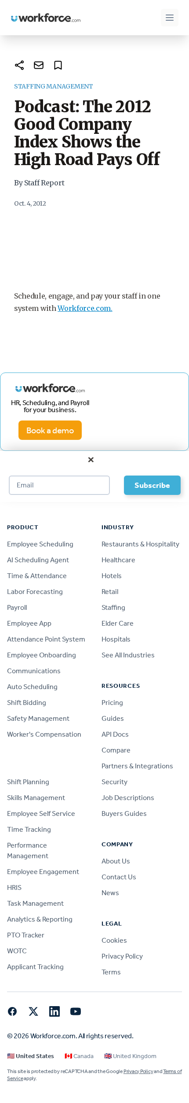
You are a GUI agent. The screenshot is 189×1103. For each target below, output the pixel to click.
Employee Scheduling (40, 544)
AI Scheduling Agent (38, 560)
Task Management (35, 903)
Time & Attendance (37, 576)
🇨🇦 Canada (79, 1056)
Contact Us (119, 877)
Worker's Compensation (44, 734)
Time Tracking (29, 829)
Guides (113, 718)
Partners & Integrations (137, 766)
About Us (116, 861)
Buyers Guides (124, 813)
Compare (116, 750)
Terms (111, 972)
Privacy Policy (122, 956)
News (110, 893)
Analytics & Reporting (40, 919)
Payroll (17, 607)
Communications (34, 671)
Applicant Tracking (35, 967)
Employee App (29, 623)
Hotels (112, 576)
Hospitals (116, 639)
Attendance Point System (46, 639)
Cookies (114, 940)
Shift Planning (28, 782)
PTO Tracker (25, 935)
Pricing (112, 702)
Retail (110, 591)
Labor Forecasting (35, 591)
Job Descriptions (128, 797)
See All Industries (128, 655)
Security (114, 782)
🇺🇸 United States (30, 1056)
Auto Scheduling (32, 686)
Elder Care (118, 623)
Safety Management (38, 718)
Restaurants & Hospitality (140, 544)
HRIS (14, 887)
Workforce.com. (85, 308)
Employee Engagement (43, 871)
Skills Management (36, 797)
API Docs (115, 734)
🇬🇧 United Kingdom (130, 1056)
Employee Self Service (41, 813)
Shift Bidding (26, 702)
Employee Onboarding (41, 655)
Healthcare (118, 560)
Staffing (113, 607)
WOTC (17, 951)
